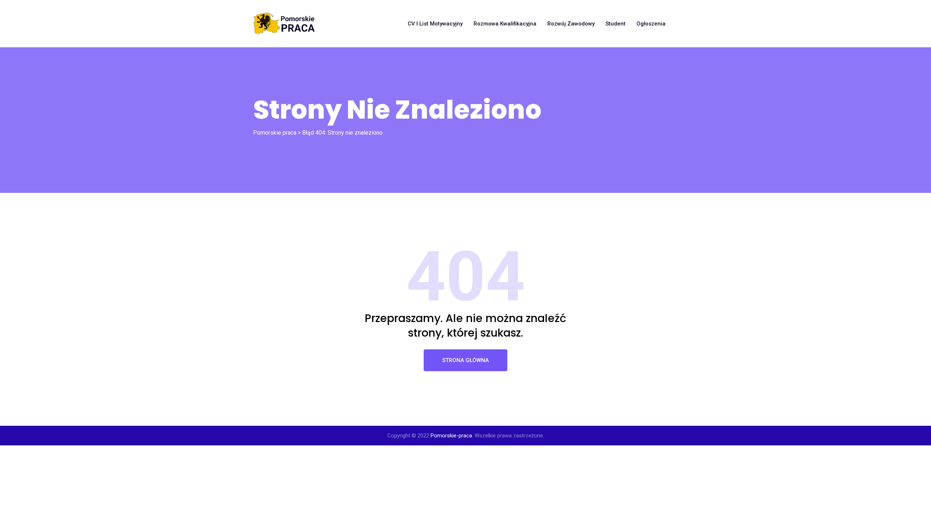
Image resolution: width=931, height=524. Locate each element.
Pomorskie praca (274, 132)
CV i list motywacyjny (435, 23)
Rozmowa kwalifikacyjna (505, 23)
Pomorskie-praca (451, 435)
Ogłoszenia (651, 23)
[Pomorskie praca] (284, 23)
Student (616, 23)
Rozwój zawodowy (571, 23)
